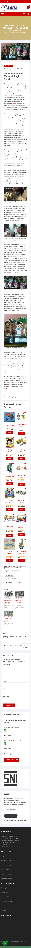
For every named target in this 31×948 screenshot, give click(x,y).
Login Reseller (5, 856)
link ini (5, 388)
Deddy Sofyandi (9, 68)
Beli (10, 432)
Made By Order (9, 65)
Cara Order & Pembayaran (8, 860)
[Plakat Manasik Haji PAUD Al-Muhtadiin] (8, 613)
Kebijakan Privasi (6, 897)
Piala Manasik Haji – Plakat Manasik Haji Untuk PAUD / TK (18, 601)
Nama (5, 681)
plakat (14, 103)
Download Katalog (6, 878)
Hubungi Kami (5, 892)
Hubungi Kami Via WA (12, 759)
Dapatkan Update (11, 816)
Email (5, 689)
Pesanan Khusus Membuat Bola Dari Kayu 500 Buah (16, 646)
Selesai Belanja (5, 869)
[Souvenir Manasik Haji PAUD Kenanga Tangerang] (8, 593)
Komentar (6, 664)
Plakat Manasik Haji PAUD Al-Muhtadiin (8, 618)
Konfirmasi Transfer (6, 874)
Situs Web (6, 696)
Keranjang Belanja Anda (8, 865)
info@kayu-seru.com (14, 754)
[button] (4, 943)
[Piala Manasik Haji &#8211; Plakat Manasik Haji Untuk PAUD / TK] (19, 593)
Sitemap (3, 910)
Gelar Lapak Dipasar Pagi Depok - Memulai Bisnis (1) (15, 637)
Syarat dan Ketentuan (7, 901)
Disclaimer (4, 906)
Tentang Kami (5, 888)
